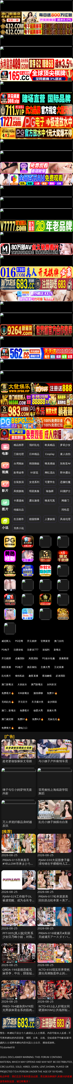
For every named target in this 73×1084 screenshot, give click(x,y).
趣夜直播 (33, 675)
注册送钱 (18, 649)
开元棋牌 (32, 641)
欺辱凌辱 (19, 472)
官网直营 (45, 641)
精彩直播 (6, 667)
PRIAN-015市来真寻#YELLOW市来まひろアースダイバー (18, 863)
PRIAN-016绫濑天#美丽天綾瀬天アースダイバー (54, 936)
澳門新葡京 (37, 684)
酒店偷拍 (32, 667)
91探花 (34, 472)
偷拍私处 (20, 675)
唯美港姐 (50, 463)
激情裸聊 (38, 693)
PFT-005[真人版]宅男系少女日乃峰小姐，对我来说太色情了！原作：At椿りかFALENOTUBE (18, 938)
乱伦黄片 (6, 675)
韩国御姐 (34, 463)
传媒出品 (19, 509)
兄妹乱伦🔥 (54, 719)
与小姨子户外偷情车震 (53, 761)
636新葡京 (23, 693)
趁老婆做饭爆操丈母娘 (17, 761)
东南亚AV (65, 463)
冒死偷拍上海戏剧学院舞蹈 (53, 791)
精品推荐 (19, 445)
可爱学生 (50, 482)
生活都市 (19, 519)
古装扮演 (19, 482)
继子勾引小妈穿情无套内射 (17, 791)
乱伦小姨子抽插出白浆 (53, 822)
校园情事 (34, 519)
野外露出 (65, 472)
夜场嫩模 (47, 675)
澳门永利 (59, 641)
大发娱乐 (22, 684)
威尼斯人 (6, 641)
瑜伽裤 (50, 491)
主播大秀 (45, 667)
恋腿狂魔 (65, 482)
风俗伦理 (65, 519)
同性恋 (65, 509)
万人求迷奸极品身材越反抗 (17, 823)
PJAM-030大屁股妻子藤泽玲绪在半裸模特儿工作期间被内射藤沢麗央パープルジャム (54, 865)
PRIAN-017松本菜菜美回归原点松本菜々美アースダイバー (53, 900)
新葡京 (57, 649)
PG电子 (6, 649)
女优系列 (34, 482)
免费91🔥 (23, 719)
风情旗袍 (19, 491)
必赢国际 (20, 658)
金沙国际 (52, 701)
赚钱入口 (23, 727)
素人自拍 (65, 454)
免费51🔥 (52, 693)
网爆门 (65, 500)
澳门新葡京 (7, 684)
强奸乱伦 (34, 445)
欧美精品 (50, 445)
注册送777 (32, 649)
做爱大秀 (38, 710)
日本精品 (34, 454)
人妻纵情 (50, 519)
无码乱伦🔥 (8, 701)
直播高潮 (64, 658)
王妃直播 (59, 667)
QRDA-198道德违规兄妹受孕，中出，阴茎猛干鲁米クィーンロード (17, 973)
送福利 (45, 649)
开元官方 (23, 701)
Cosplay (50, 454)
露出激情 (34, 500)
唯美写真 (50, 500)
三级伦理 (19, 454)
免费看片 (24, 710)
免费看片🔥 (8, 693)
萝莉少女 (65, 445)
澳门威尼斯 (7, 719)
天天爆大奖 (37, 701)
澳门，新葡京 (9, 710)
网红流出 (50, 472)
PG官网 (19, 641)
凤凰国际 (33, 658)
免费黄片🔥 (8, 727)
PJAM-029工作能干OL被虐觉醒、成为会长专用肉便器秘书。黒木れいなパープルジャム (17, 901)
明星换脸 (34, 491)
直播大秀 (51, 710)
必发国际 (60, 675)
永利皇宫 (51, 684)
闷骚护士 (65, 491)
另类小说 (19, 528)
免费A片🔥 (38, 719)
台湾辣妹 (19, 463)
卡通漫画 (19, 500)
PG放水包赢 (48, 658)
